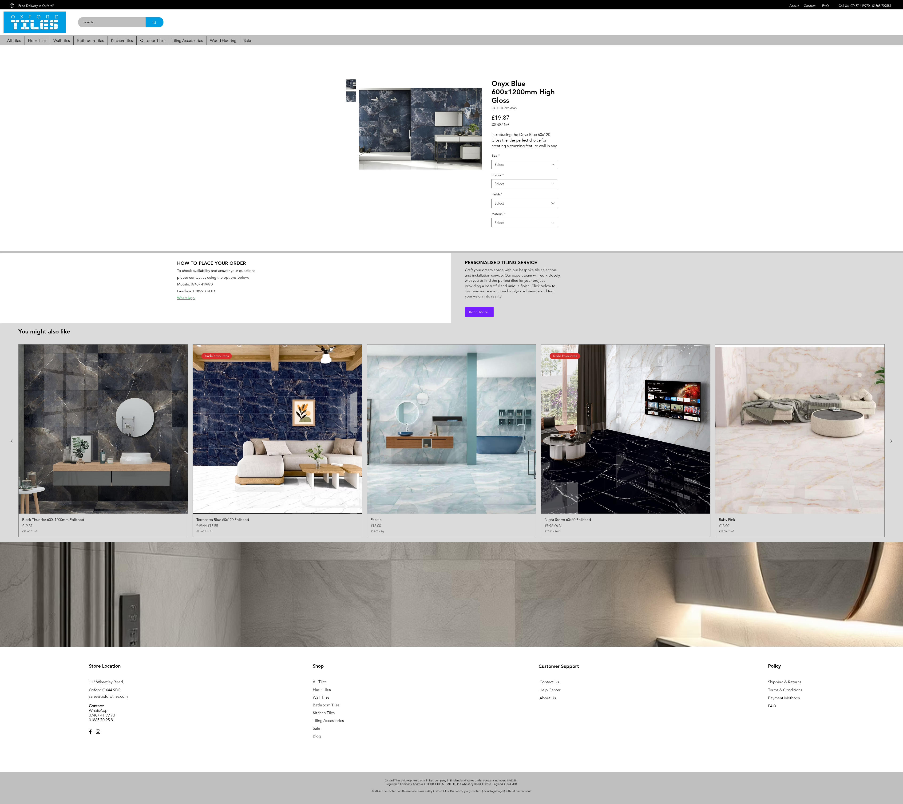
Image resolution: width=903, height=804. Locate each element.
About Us (547, 703)
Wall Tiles (321, 702)
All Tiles (319, 687)
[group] (451, 446)
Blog (317, 741)
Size (495, 161)
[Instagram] (98, 737)
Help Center (550, 695)
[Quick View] (103, 434)
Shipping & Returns (784, 687)
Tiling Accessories (328, 725)
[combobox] (524, 169)
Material (498, 219)
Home (351, 62)
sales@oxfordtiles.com (108, 701)
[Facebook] (90, 737)
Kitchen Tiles (324, 718)
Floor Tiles (322, 694)
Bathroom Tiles (326, 710)
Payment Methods (784, 703)
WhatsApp (98, 715)
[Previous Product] (11, 446)
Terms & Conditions (785, 695)
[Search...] (154, 22)
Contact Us (549, 687)
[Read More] (434, 626)
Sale (316, 733)
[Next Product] (891, 446)
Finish (496, 200)
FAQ (772, 711)
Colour (497, 180)
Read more (499, 151)
